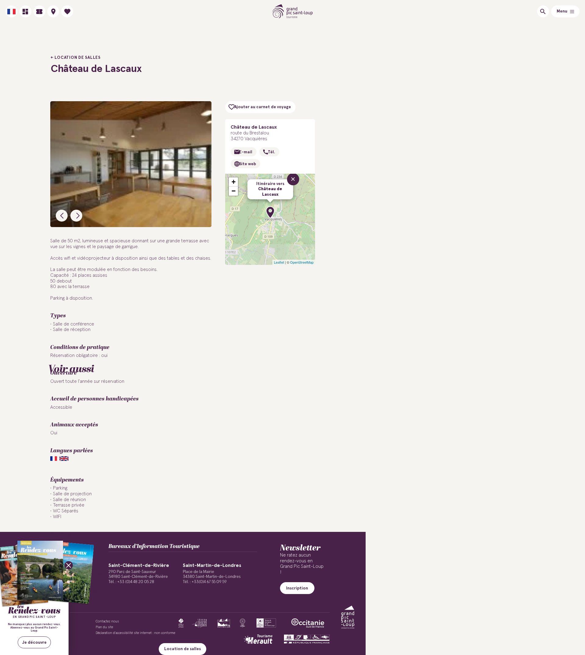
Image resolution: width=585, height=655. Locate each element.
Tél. (271, 152)
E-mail (245, 152)
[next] (76, 216)
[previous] (62, 216)
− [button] (234, 191)
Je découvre (34, 642)
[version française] (11, 11)
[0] (67, 11)
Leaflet (279, 262)
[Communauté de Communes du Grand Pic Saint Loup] (347, 617)
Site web (247, 164)
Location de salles (78, 57)
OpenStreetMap (302, 262)
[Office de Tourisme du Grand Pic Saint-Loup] (292, 11)
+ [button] (234, 182)
